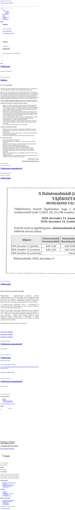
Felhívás (3, 80)
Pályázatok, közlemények (7, 485)
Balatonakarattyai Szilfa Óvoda (8, 500)
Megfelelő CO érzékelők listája (7, 372)
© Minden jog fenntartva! (5, 508)
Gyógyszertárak (6, 503)
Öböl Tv (2, 2)
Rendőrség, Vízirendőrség (7, 501)
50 (3, 403)
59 (11, 403)
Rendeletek (5, 483)
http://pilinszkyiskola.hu (7, 448)
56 (8, 403)
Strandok (4, 491)
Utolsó (13, 403)
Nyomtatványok (6, 486)
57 (9, 403)
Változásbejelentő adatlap (8, 33)
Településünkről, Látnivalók (8, 493)
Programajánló (5, 494)
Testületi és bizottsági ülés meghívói (9, 482)
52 (4, 403)
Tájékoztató (5, 66)
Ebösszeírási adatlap (7, 31)
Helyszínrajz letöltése (6, 332)
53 (5, 403)
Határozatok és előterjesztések (8, 484)
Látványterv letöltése (6, 334)
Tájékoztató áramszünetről (11, 168)
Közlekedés (5, 492)
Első (1, 403)
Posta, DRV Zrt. (6, 502)
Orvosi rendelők (6, 504)
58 (10, 403)
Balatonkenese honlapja (8, 2)
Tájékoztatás (5, 178)
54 (6, 403)
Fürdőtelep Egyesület (7, 495)
